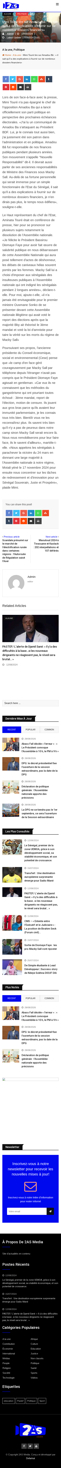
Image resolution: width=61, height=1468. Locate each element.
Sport (42, 1401)
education (8, 1401)
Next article (51, 536)
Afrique (34, 1339)
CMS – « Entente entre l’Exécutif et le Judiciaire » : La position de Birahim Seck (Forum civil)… (27, 668)
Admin (32, 576)
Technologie (9, 1377)
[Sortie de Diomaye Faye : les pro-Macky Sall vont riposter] (12, 947)
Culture (34, 1344)
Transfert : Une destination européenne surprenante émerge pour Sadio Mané (39, 877)
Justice (34, 1353)
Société (6, 1373)
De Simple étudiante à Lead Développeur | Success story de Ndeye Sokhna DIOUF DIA (40, 969)
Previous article (12, 536)
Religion (7, 1368)
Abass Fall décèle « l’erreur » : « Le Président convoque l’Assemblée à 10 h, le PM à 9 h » (40, 747)
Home (7, 55)
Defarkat (30, 1458)
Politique (19, 49)
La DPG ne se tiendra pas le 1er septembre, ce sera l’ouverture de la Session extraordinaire (39, 813)
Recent (12, 729)
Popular (30, 729)
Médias (6, 1358)
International (9, 1353)
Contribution (9, 1344)
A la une (7, 49)
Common (49, 729)
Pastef (20, 1401)
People (6, 1363)
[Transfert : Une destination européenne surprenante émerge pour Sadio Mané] (12, 875)
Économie (8, 1348)
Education (36, 1348)
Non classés (37, 1358)
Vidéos (34, 1377)
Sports (34, 1373)
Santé (34, 1368)
